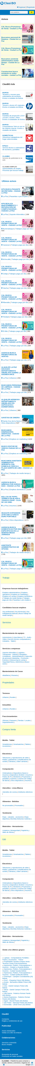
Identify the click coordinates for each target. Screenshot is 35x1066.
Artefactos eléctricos (25, 792)
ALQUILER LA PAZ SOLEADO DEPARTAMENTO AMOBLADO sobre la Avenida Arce (11, 370)
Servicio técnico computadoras (19, 639)
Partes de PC (7, 777)
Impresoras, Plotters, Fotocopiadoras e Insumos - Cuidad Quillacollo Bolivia (17, 974)
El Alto (5, 331)
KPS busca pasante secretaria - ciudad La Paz (11, 191)
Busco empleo (7, 1044)
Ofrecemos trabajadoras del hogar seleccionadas (12, 138)
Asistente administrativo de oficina (10, 547)
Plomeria (14, 675)
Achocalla (6, 259)
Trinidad (5, 317)
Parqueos (13, 720)
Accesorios (6, 746)
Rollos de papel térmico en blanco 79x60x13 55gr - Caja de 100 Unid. (11, 499)
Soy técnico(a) (20, 612)
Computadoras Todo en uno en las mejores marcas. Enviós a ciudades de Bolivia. (13, 128)
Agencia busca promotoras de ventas (9, 354)
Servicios (6, 622)
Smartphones (7, 744)
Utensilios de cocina (9, 792)
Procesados (19, 805)
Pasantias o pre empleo (19, 196)
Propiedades (8, 682)
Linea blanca (17, 637)
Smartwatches (18, 744)
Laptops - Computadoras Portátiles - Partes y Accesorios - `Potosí (16, 959)
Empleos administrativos (11, 592)
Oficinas (5, 720)
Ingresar (22, 7)
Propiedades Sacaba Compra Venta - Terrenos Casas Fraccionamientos (16, 962)
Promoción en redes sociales (12, 1056)
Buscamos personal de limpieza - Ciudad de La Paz (11, 39)
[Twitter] (3, 1065)
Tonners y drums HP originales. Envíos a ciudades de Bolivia (13, 106)
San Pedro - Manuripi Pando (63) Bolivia (18, 1003)
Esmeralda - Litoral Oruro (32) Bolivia (17, 1005)
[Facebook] (32, 1063)
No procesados (7, 805)
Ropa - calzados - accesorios (12, 817)
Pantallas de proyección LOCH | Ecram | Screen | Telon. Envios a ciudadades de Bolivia (13, 117)
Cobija (5, 274)
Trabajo (5, 578)
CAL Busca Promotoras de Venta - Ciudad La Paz (11, 27)
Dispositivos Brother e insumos (21, 775)
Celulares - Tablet (8, 641)
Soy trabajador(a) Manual (15, 612)
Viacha (5, 288)
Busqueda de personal (10, 1054)
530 (4, 839)
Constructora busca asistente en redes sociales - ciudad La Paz (11, 73)
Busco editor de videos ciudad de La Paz (11, 448)
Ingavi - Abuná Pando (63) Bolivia (16, 1001)
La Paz (5, 196)
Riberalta (6, 302)
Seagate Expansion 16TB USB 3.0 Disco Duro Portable (10, 515)
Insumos (13, 506)
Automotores (7, 637)
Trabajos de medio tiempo (20, 473)
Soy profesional (8, 612)
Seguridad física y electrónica (13, 662)
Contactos (5, 1019)
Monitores (16, 777)
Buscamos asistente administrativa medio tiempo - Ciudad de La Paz (10, 61)
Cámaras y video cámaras (18, 761)
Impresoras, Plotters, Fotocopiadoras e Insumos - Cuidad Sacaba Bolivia (17, 970)
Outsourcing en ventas (18, 660)
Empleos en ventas (9, 596)
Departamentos (7, 722)
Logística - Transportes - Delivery (13, 653)
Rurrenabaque (8, 229)
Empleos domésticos (18, 489)
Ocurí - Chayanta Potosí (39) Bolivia (17, 980)
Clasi (7, 3)
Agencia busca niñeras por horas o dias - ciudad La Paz (11, 484)
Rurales (12, 697)
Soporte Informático (17, 214)
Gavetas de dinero (10, 418)
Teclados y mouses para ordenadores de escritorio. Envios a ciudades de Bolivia (12, 96)
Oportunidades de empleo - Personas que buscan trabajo (12, 169)
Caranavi (6, 245)
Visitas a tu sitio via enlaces (12, 1033)
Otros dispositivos (8, 423)
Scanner (13, 779)
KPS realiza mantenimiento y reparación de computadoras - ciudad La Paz (9, 207)
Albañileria (6, 675)
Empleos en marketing (18, 439)
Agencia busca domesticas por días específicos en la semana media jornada (11, 530)
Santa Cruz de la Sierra (11, 421)
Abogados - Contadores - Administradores (15, 655)
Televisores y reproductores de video (15, 758)
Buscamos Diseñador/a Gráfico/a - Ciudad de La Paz (10, 433)
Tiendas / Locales (24, 720)
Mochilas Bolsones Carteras (20, 819)
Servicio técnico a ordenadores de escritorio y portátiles (13, 148)
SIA (32, 1065)
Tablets (27, 744)
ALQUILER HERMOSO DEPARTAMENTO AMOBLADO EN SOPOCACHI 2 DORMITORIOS (10, 403)
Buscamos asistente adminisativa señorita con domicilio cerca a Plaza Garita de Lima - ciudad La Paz (16, 465)
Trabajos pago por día (23, 229)
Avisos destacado (8, 1031)
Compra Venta (9, 729)
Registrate (31, 7)
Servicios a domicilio (9, 1043)
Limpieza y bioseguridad (11, 830)
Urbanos (13, 378)
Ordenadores (7, 773)
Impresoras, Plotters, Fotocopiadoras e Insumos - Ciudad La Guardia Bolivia (17, 966)
